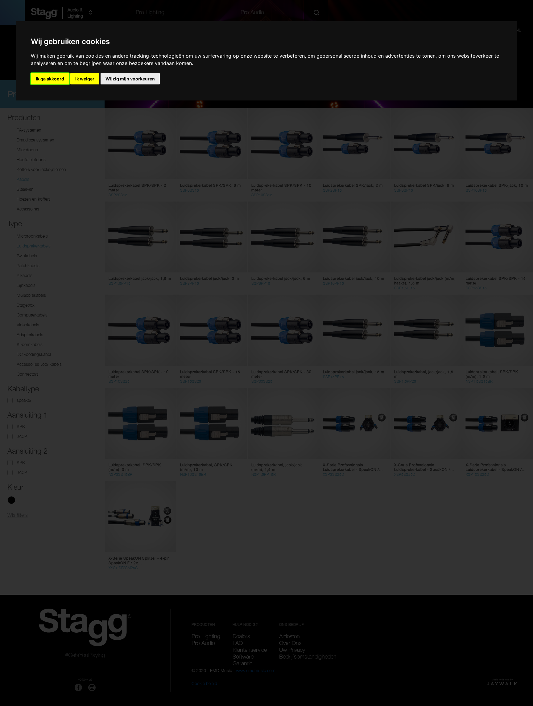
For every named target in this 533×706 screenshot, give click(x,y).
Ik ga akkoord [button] (50, 78)
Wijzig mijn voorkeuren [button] (130, 78)
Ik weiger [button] (84, 78)
